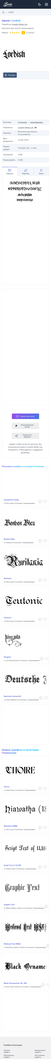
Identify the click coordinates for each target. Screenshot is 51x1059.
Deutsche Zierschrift (12, 696)
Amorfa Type (10, 790)
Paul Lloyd (9, 503)
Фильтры (11, 75)
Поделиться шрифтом (27, 436)
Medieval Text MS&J (12, 944)
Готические (22, 122)
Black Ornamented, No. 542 (15, 983)
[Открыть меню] (46, 4)
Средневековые (36, 122)
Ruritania (8, 578)
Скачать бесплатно (27, 416)
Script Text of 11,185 (12, 865)
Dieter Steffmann (11, 700)
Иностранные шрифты (40, 1056)
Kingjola (7, 657)
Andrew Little (10, 869)
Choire (6, 787)
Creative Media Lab (19, 24)
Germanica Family (11, 500)
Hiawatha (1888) (10, 826)
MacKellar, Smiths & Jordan (15, 947)
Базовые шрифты (7, 1051)
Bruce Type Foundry (12, 987)
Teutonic (7, 618)
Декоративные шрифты (40, 1051)
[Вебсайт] (35, 127)
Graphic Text (9, 905)
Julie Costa (9, 829)
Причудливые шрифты (9, 1056)
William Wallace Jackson (14, 908)
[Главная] (3, 12)
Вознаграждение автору (27, 426)
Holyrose (9, 543)
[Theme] (39, 4)
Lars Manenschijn (12, 660)
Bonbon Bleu (9, 539)
